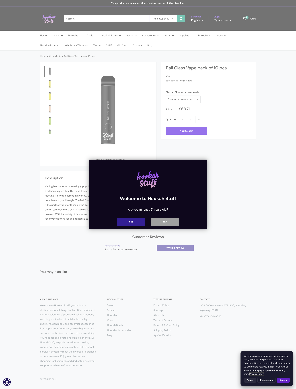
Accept (283, 380)
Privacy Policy (256, 374)
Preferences (266, 380)
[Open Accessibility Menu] (7, 382)
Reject (250, 380)
